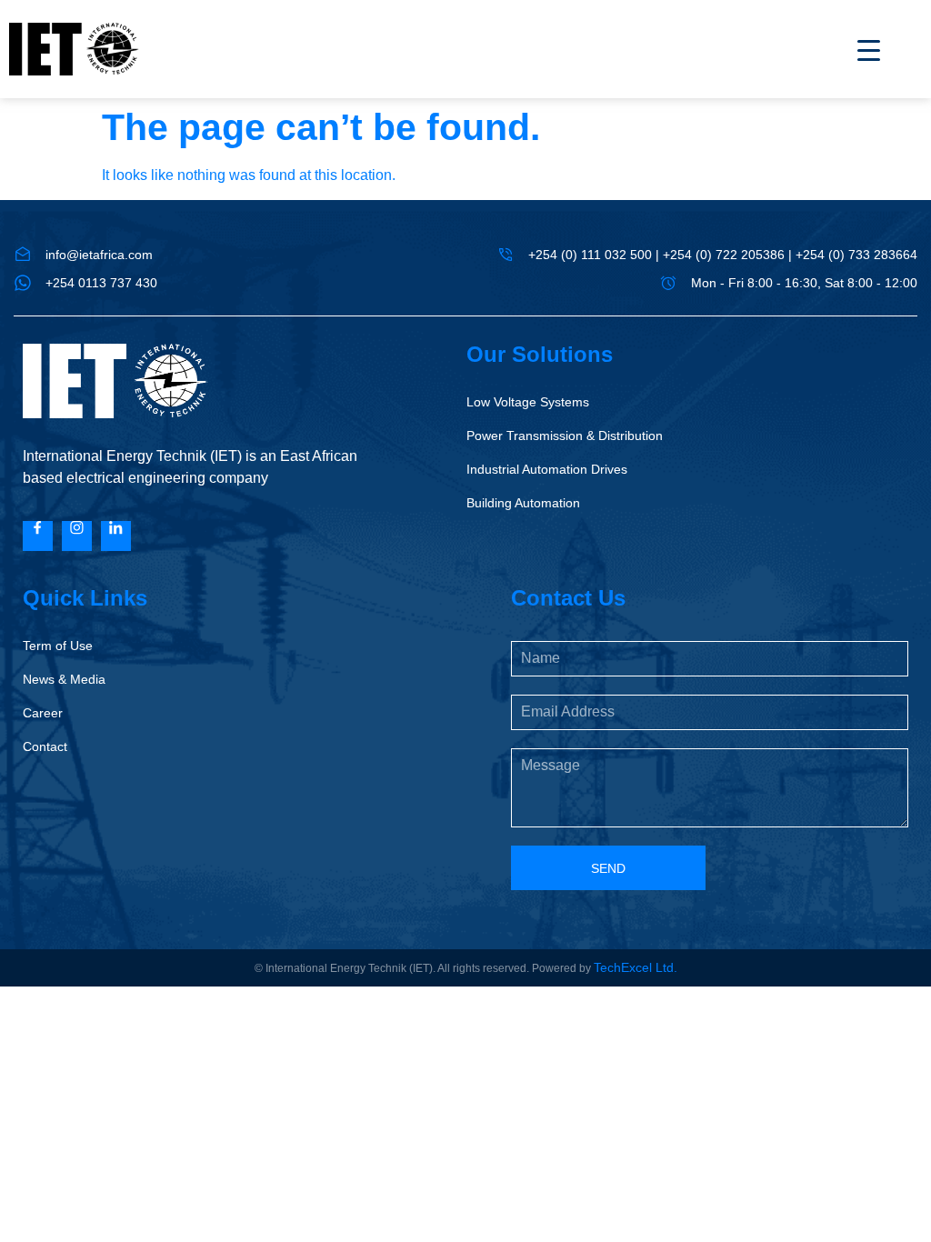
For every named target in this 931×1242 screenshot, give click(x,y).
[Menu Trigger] (857, 50)
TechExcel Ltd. (635, 967)
